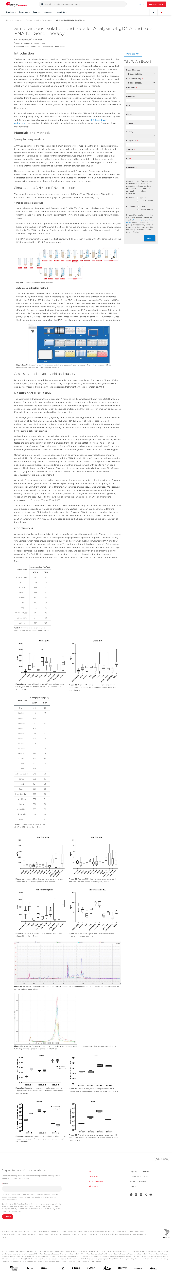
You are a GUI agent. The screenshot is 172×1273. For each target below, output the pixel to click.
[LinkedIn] (141, 1195)
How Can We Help (134, 79)
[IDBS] (76, 1269)
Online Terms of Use (138, 1176)
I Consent (142, 198)
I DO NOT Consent (146, 201)
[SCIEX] (153, 1268)
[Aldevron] (45, 1269)
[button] (42, 4)
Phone (129, 114)
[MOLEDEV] (122, 1268)
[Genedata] (60, 1269)
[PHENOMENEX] (138, 1268)
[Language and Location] (162, 12)
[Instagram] (136, 1195)
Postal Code (132, 141)
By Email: (130, 198)
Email (129, 105)
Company (131, 123)
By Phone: (131, 206)
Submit (150, 238)
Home (8, 20)
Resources (18, 20)
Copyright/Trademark (139, 1171)
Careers (91, 1171)
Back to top (163, 1159)
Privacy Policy (139, 220)
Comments (131, 167)
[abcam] (29, 1269)
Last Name (131, 97)
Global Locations (95, 1181)
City (128, 159)
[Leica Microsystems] (107, 1268)
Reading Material (32, 20)
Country (130, 132)
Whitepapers (47, 20)
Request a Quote (156, 4)
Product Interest (133, 70)
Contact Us (93, 1176)
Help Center (93, 1186)
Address (130, 150)
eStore (141, 4)
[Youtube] (150, 1195)
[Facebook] (131, 1195)
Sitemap (133, 1186)
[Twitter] (145, 1195)
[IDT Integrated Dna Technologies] (91, 1269)
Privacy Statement (138, 1181)
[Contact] (153, 12)
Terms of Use (22, 1206)
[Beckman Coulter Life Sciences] (16, 4)
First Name (131, 88)
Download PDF (132, 54)
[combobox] (82, 4)
